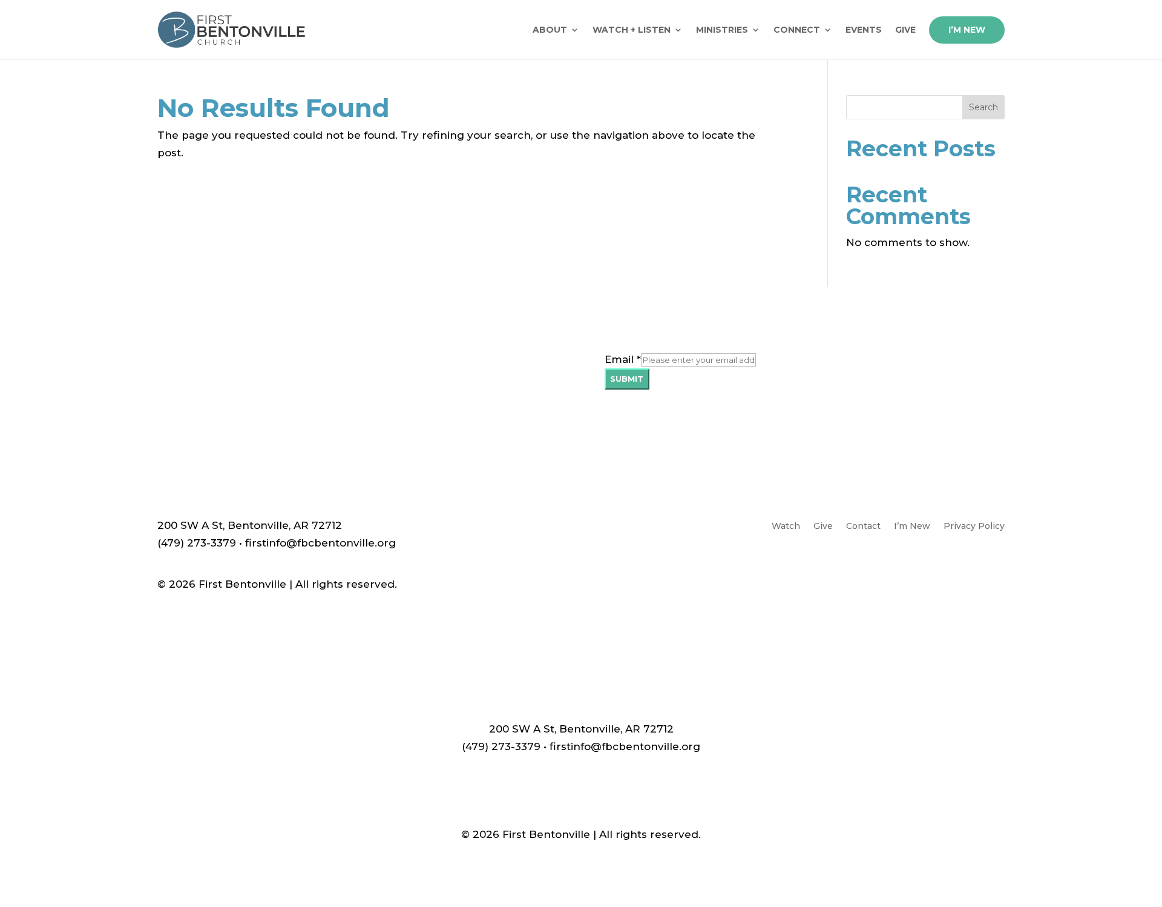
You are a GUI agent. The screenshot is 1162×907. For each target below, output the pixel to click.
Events (863, 29)
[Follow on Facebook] (946, 568)
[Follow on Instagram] (995, 568)
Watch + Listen (631, 29)
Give (905, 29)
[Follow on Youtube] (970, 568)
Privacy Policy (974, 526)
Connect (796, 29)
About (550, 29)
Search (983, 107)
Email (623, 359)
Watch (786, 526)
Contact (863, 526)
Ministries (722, 29)
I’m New (966, 29)
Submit (626, 379)
